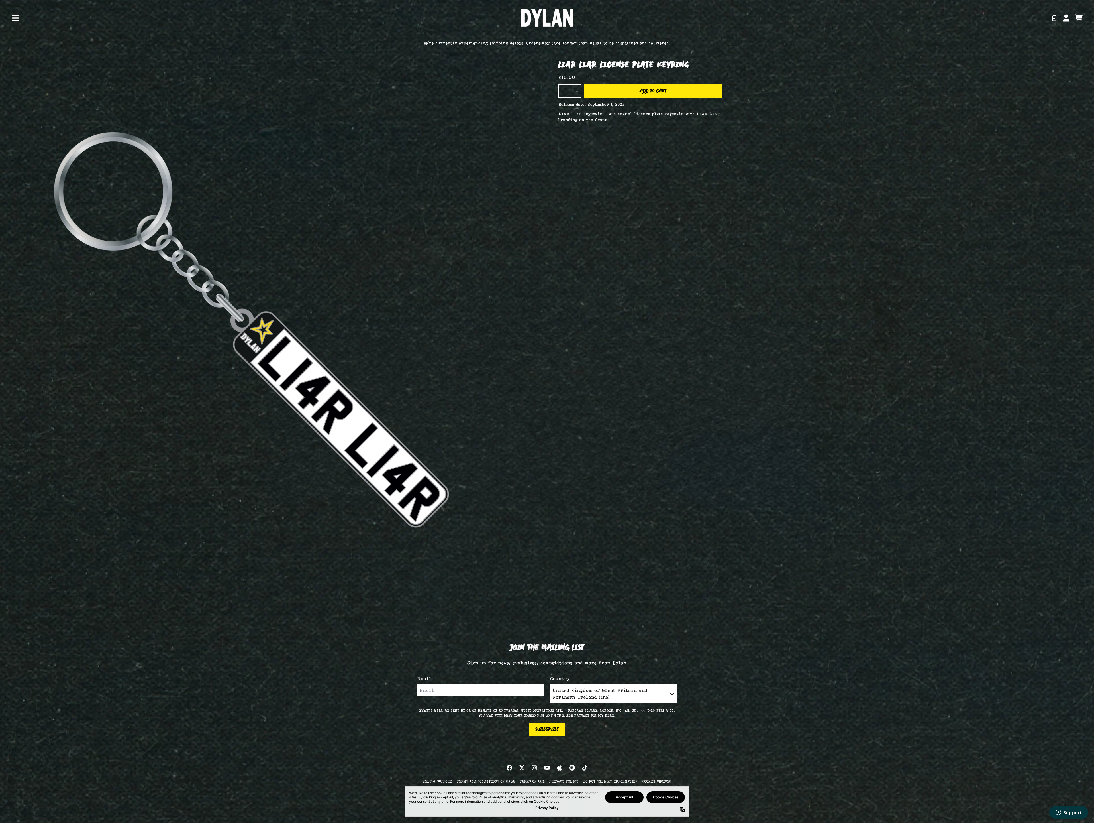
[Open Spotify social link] (572, 767)
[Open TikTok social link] (584, 767)
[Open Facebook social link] (509, 767)
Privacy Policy (564, 781)
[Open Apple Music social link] (559, 767)
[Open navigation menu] (15, 18)
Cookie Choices (656, 781)
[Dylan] (547, 18)
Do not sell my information (610, 781)
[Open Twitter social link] (522, 767)
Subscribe (547, 729)
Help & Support (437, 781)
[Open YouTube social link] (547, 767)
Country (560, 678)
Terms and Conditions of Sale (486, 781)
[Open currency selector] (1053, 18)
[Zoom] (278, 329)
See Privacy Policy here (590, 716)
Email (424, 678)
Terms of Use (532, 781)
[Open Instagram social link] (534, 767)
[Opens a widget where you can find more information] (1068, 813)
